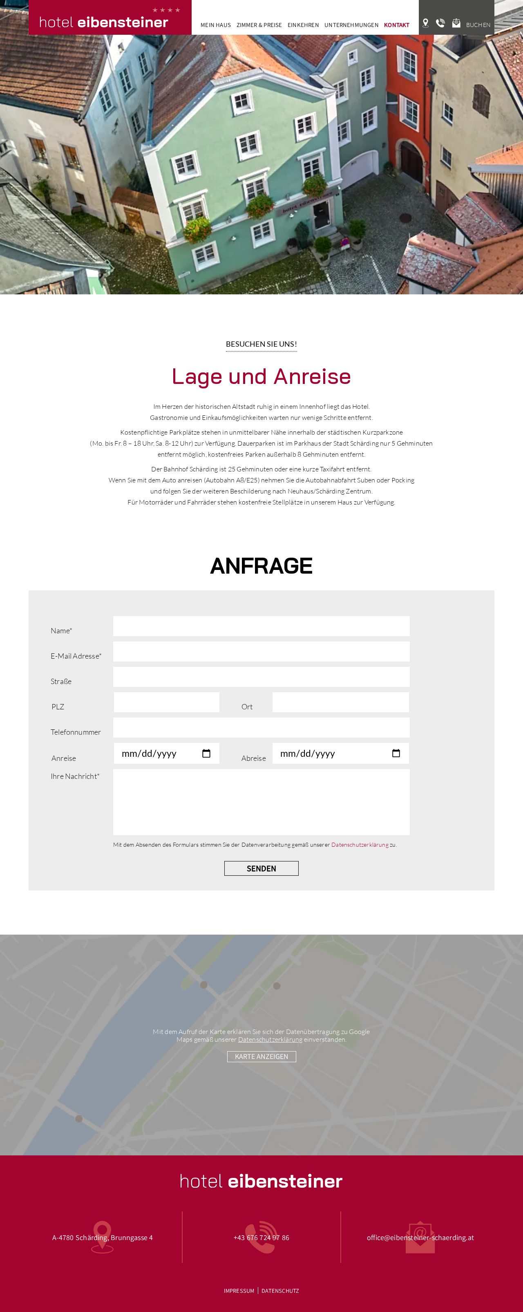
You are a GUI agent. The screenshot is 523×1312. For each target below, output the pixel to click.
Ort (247, 706)
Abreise (253, 758)
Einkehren (303, 25)
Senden (261, 868)
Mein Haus (216, 25)
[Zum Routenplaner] (425, 23)
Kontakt (396, 25)
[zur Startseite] (110, 17)
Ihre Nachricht (75, 776)
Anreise (63, 758)
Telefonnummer (76, 731)
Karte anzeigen (261, 1056)
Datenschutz (280, 1290)
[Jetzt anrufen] (440, 23)
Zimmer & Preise (259, 25)
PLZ (58, 706)
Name (61, 630)
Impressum (239, 1290)
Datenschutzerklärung (360, 844)
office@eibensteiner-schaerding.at (420, 1237)
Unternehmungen (351, 25)
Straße (61, 681)
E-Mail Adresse (76, 655)
